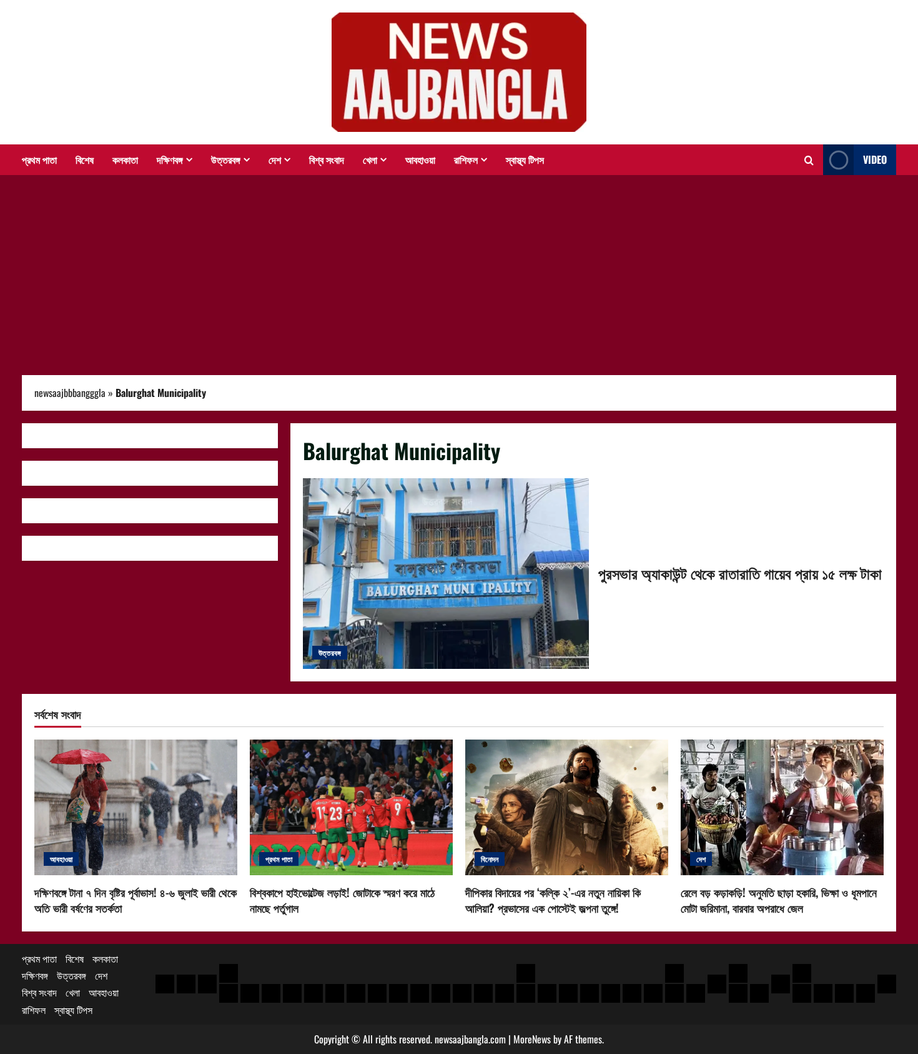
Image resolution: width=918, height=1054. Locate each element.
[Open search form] (809, 160)
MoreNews (532, 1038)
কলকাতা (125, 159)
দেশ (275, 159)
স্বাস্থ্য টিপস (525, 159)
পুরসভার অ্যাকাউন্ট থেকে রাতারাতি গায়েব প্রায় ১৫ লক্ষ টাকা (446, 573)
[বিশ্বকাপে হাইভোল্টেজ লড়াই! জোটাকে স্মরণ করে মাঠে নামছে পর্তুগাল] (351, 807)
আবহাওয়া (420, 159)
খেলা (370, 159)
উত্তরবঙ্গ (225, 159)
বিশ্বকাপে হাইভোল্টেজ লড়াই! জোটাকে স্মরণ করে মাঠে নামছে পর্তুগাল (342, 900)
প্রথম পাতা (39, 159)
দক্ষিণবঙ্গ (170, 159)
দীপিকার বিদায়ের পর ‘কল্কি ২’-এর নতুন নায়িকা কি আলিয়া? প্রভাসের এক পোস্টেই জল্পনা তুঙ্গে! (553, 900)
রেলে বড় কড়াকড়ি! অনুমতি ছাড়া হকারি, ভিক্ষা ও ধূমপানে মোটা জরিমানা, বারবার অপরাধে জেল (779, 900)
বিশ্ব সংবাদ (326, 159)
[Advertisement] (459, 268)
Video (875, 159)
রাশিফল (466, 159)
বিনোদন (489, 858)
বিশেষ (85, 159)
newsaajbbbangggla (70, 392)
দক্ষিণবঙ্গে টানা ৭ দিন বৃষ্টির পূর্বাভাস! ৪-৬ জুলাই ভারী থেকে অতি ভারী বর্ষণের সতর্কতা (135, 900)
